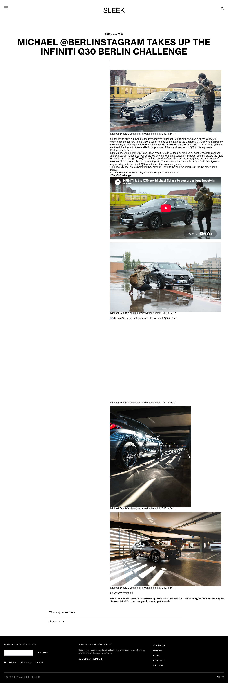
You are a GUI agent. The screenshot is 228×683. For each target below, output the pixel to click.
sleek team (68, 612)
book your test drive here (165, 172)
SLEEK (114, 10)
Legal (157, 656)
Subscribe (41, 653)
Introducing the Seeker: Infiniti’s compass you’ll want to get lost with (167, 600)
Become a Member (90, 659)
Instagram (10, 662)
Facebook (26, 662)
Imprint (158, 651)
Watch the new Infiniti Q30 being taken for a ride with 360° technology (158, 598)
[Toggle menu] (6, 7)
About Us (159, 645)
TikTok (39, 662)
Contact (159, 661)
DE (223, 677)
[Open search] (222, 8)
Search (158, 666)
